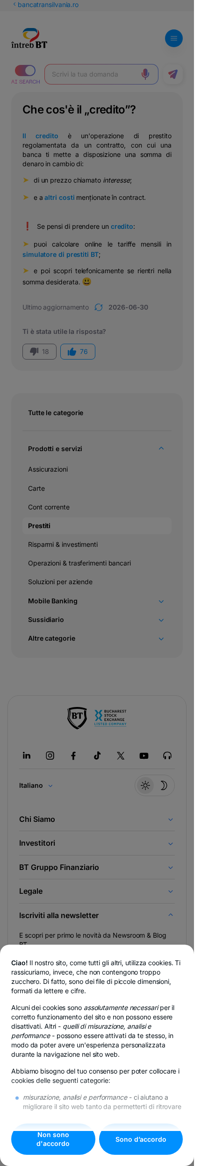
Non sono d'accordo (53, 1139)
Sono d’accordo (140, 1139)
